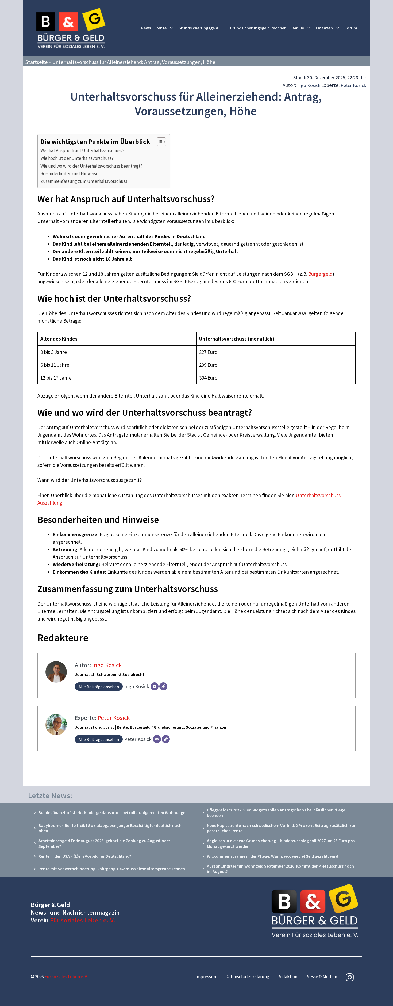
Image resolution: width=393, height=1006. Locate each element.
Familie (297, 28)
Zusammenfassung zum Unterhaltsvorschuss (83, 181)
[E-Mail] (155, 686)
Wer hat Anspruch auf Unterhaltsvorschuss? (82, 150)
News (146, 28)
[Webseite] (163, 686)
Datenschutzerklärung (247, 976)
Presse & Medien (321, 976)
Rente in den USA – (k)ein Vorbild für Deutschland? (84, 856)
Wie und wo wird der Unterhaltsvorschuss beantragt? (91, 166)
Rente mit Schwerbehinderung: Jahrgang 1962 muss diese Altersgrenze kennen (111, 868)
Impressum (206, 976)
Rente (161, 28)
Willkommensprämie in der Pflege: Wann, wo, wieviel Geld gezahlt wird (272, 856)
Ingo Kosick (309, 85)
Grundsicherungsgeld (198, 28)
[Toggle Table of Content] (159, 141)
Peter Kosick (353, 85)
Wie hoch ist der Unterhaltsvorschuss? (77, 158)
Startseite (36, 62)
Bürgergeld (320, 274)
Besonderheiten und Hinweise (69, 173)
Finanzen (324, 28)
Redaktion (287, 976)
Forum (351, 28)
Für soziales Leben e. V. (82, 920)
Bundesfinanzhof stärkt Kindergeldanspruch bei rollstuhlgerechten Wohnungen (113, 812)
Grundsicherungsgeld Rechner (258, 28)
